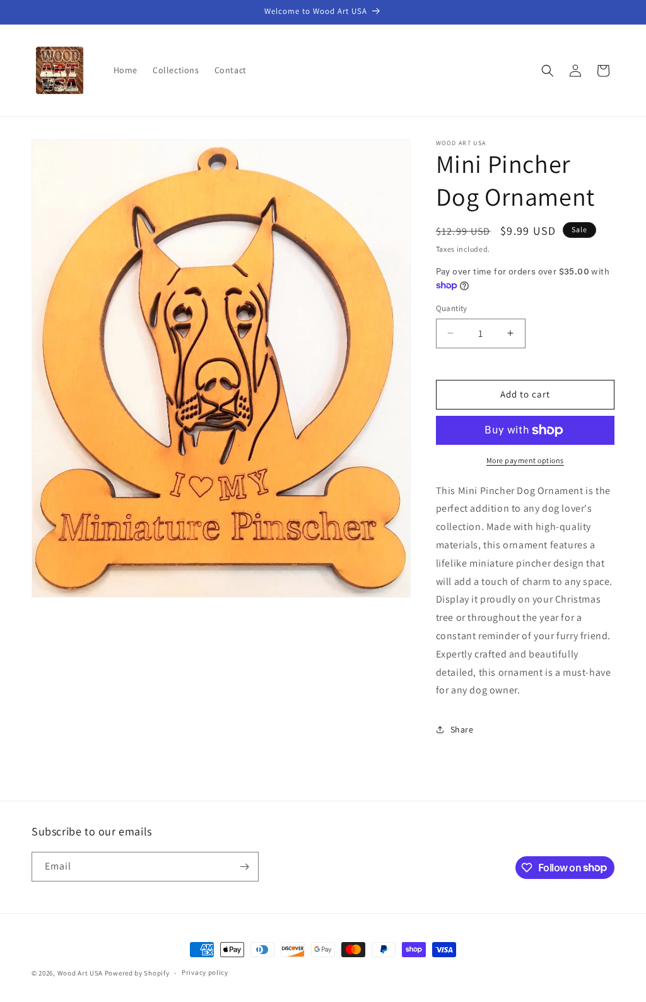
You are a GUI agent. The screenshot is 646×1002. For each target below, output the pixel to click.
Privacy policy (205, 972)
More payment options (525, 460)
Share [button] (462, 729)
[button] (547, 71)
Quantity (451, 308)
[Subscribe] (244, 866)
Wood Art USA (80, 973)
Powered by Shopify (137, 973)
